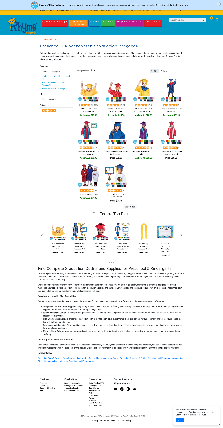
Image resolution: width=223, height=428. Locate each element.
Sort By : (154, 71)
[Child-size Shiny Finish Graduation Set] (116, 90)
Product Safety (94, 390)
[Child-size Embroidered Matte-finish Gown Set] (116, 132)
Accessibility (126, 421)
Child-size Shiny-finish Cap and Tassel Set (101, 246)
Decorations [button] (153, 21)
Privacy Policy (104, 421)
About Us (43, 383)
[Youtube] (115, 389)
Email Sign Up (94, 388)
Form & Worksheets (96, 403)
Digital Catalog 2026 (96, 383)
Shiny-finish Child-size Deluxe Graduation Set (79, 246)
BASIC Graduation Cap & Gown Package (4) (53, 83)
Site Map (95, 421)
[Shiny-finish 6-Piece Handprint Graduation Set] (144, 132)
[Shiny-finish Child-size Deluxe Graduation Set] (79, 231)
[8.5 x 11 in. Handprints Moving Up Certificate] (165, 231)
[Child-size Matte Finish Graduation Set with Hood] (144, 90)
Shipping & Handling (47, 388)
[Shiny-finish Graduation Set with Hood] (171, 90)
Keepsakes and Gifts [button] (129, 21)
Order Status (93, 395)
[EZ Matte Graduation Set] (88, 175)
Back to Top (130, 207)
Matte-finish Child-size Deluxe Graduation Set (122, 246)
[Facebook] (122, 389)
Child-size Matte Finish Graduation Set (57, 246)
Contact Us (44, 386)
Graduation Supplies (71, 388)
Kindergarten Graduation (73, 386)
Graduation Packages (48, 39)
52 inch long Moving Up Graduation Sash (143, 246)
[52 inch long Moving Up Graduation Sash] (144, 231)
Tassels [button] (94, 21)
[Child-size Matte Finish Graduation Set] (88, 90)
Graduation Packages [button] (55, 21)
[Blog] (135, 389)
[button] (41, 235)
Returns (92, 398)
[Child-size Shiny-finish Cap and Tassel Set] (101, 231)
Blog (181, 10)
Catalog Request (95, 386)
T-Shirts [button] (108, 21)
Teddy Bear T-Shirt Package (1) (54, 89)
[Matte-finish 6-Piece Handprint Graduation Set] (88, 132)
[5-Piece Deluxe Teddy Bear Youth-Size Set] (116, 175)
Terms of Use (115, 421)
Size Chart (92, 400)
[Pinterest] (128, 389)
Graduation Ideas (95, 405)
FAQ (90, 393)
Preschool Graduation (72, 383)
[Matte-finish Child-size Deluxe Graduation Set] (122, 231)
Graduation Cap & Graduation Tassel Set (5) (56, 77)
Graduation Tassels (71, 390)
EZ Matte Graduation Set (88, 194)
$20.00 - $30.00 (49, 99)
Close (180, 420)
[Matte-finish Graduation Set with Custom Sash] (171, 132)
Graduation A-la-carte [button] (78, 23)
